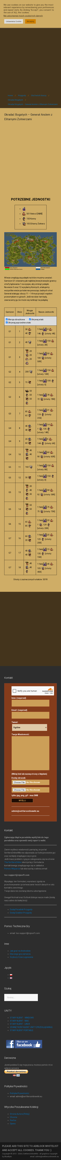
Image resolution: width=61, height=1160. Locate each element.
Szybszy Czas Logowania (21, 957)
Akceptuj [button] (30, 21)
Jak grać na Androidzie (20, 951)
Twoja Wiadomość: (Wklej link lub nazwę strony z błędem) (29, 754)
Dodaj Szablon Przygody (21, 913)
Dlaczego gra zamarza (20, 954)
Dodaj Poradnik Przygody (21, 909)
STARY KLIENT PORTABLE (21, 1030)
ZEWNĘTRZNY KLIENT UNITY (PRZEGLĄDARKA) (31, 1027)
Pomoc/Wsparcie (12, 869)
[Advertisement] (30, 57)
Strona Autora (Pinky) (20, 1114)
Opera (12, 1123)
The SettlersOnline (13, 862)
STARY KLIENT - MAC (19, 1021)
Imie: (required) (18, 698)
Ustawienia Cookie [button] (13, 21)
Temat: (14, 722)
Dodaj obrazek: (18, 778)
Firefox (13, 1120)
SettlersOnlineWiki (30, 1154)
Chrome (13, 1117)
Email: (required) (19, 710)
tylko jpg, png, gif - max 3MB (24, 795)
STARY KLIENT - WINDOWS (22, 1018)
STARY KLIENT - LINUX (20, 1024)
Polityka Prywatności (19, 1093)
